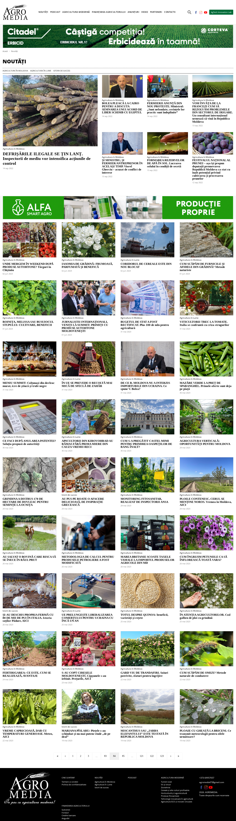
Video (144, 12)
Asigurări (65, 818)
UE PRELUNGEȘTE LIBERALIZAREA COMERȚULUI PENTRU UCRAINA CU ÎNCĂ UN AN (87, 618)
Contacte (170, 12)
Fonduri (65, 812)
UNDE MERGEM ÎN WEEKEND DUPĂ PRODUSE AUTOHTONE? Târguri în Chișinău (28, 267)
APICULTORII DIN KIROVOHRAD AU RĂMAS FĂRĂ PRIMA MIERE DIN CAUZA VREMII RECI (87, 444)
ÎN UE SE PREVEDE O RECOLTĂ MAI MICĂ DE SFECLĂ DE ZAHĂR (87, 384)
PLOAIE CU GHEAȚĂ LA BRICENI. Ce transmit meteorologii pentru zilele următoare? (205, 734)
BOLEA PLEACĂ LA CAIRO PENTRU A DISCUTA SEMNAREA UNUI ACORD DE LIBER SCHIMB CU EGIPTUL (122, 108)
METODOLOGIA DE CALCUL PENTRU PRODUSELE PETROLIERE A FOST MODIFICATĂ (88, 560)
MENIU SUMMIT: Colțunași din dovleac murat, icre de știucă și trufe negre (29, 384)
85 (123, 756)
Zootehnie (165, 787)
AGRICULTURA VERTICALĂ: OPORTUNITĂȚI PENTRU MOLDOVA (205, 442)
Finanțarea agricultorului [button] (109, 12)
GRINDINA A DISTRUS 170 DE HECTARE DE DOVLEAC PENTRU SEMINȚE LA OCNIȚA (26, 502)
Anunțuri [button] (133, 12)
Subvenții (66, 809)
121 (141, 756)
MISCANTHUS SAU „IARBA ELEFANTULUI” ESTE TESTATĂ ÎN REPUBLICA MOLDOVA (144, 734)
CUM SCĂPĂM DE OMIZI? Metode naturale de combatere (203, 674)
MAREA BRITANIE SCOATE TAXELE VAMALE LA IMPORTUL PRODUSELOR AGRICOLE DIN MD (147, 560)
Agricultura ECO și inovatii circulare (176, 801)
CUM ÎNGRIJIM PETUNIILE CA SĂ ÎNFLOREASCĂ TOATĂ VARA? (203, 558)
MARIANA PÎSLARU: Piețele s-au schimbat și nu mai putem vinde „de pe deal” (86, 734)
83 (105, 756)
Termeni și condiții (70, 781)
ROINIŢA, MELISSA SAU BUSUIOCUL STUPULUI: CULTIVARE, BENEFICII (28, 323)
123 (162, 756)
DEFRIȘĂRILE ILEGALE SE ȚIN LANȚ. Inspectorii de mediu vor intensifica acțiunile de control (47, 158)
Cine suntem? (68, 777)
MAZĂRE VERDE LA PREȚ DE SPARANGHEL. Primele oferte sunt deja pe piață (206, 386)
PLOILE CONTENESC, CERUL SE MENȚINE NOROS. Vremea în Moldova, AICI (206, 502)
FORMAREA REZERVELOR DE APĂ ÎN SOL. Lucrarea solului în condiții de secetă (165, 163)
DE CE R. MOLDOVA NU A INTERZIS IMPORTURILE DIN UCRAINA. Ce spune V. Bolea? (145, 386)
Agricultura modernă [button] (76, 12)
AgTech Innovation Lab (221, 12)
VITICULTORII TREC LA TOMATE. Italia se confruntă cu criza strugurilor (204, 323)
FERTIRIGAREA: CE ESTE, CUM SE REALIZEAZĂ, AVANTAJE (27, 674)
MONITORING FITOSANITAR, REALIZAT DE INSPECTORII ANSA (144, 500)
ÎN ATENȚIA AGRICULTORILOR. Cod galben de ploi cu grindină (205, 616)
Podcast (55, 12)
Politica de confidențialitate (74, 784)
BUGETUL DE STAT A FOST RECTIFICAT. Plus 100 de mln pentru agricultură (145, 325)
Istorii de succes (61, 70)
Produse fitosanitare (170, 796)
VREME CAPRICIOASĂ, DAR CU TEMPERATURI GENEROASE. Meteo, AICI (28, 734)
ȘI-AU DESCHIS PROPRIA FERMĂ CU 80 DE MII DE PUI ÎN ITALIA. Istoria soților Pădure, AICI (28, 618)
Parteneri (156, 12)
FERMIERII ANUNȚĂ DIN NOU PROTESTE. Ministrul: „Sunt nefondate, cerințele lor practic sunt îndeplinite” (166, 108)
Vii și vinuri (166, 784)
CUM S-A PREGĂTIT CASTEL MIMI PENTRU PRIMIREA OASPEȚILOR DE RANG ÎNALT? (146, 444)
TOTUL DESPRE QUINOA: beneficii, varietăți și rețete (144, 616)
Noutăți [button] (43, 12)
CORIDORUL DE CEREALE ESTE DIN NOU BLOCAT (146, 265)
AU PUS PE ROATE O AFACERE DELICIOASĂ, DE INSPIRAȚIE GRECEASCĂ (83, 502)
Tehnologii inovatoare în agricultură (177, 799)
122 (152, 756)
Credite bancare (69, 815)
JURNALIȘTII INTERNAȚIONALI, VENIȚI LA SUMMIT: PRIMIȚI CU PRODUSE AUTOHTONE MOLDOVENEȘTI (85, 326)
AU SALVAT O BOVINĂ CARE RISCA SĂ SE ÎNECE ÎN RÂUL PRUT (29, 558)
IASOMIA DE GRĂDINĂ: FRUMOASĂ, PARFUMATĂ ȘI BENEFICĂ (87, 265)
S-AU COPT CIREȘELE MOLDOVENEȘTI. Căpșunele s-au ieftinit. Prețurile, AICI (84, 676)
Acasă (5, 51)
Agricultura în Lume (40, 70)
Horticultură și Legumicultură (174, 793)
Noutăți (14, 51)
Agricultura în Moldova (15, 70)
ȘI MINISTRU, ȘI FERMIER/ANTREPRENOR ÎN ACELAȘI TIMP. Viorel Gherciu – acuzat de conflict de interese (122, 166)
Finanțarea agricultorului (75, 805)
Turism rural (166, 781)
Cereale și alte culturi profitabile (175, 790)
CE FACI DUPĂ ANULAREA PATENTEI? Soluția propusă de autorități (29, 442)
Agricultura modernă (172, 777)
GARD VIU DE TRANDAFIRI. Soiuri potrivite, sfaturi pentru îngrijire (144, 674)
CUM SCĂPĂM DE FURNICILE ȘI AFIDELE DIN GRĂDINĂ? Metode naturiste (202, 267)
